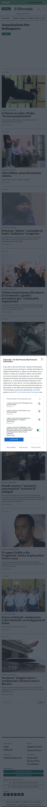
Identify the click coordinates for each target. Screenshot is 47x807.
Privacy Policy (36, 447)
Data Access (23, 447)
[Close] (43, 360)
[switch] (38, 404)
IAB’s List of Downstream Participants (26, 392)
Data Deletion (11, 447)
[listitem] (23, 399)
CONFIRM (14, 439)
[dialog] (23, 404)
